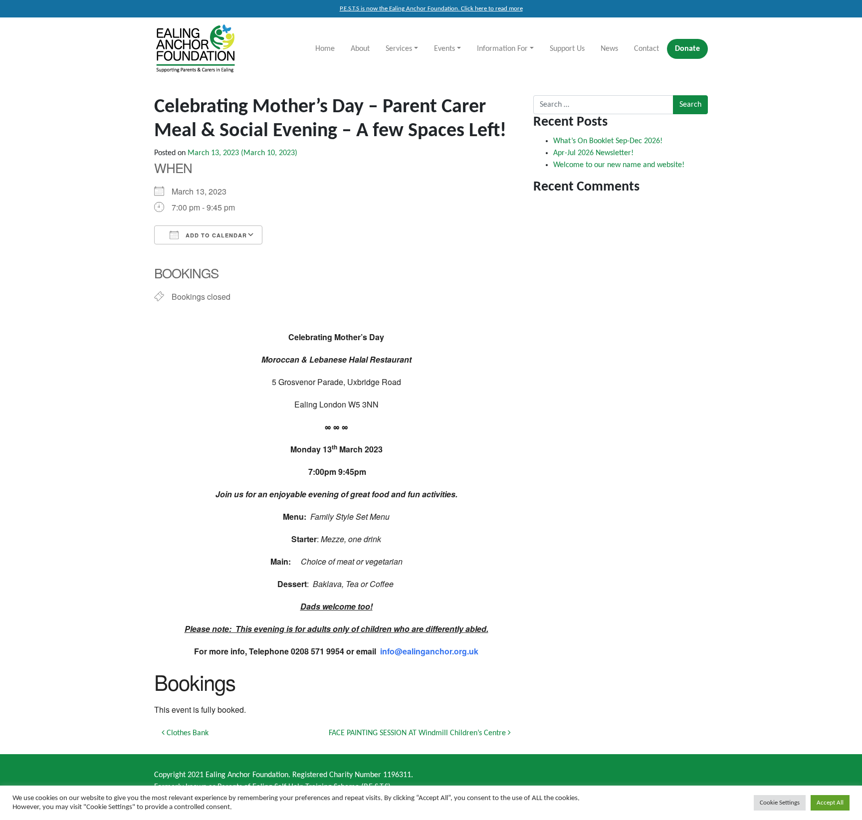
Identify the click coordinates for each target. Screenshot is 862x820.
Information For (502, 49)
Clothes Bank (187, 733)
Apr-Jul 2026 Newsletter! (593, 153)
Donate (687, 49)
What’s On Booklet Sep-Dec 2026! (607, 141)
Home (325, 49)
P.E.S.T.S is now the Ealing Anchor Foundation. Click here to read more (431, 8)
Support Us (567, 49)
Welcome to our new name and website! (618, 165)
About (360, 49)
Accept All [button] (830, 803)
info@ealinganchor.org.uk (429, 651)
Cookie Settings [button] (780, 803)
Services (399, 49)
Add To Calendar (215, 235)
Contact (646, 49)
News (609, 49)
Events (444, 49)
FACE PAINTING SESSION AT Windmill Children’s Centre (418, 733)
